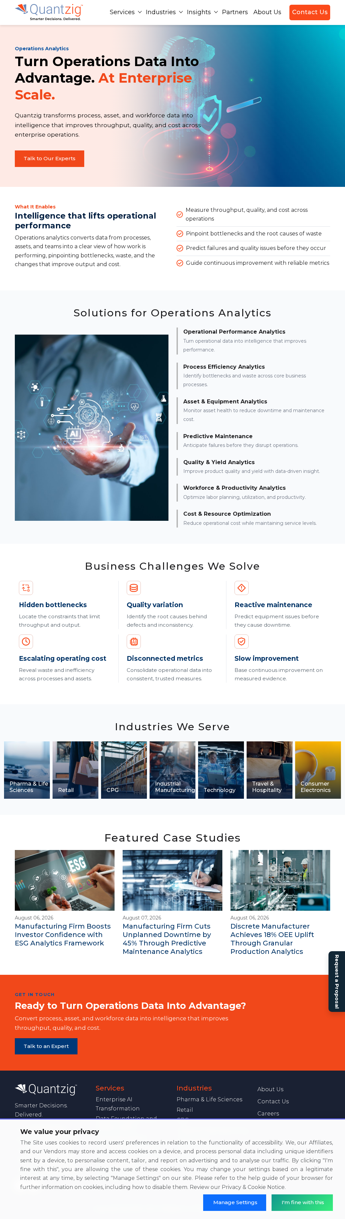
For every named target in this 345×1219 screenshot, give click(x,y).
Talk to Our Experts (49, 158)
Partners (235, 12)
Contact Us (309, 12)
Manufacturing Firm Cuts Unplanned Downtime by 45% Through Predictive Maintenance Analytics (167, 939)
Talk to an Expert (46, 1046)
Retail (185, 1110)
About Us (267, 12)
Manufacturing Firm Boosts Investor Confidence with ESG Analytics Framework (63, 934)
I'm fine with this (303, 1202)
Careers (268, 1113)
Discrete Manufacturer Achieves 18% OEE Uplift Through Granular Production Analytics (272, 939)
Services (122, 12)
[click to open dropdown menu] (139, 11)
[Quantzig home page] (51, 1090)
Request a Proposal (337, 982)
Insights (199, 12)
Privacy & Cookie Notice (253, 1187)
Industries (161, 12)
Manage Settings (235, 1202)
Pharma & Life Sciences (209, 1099)
